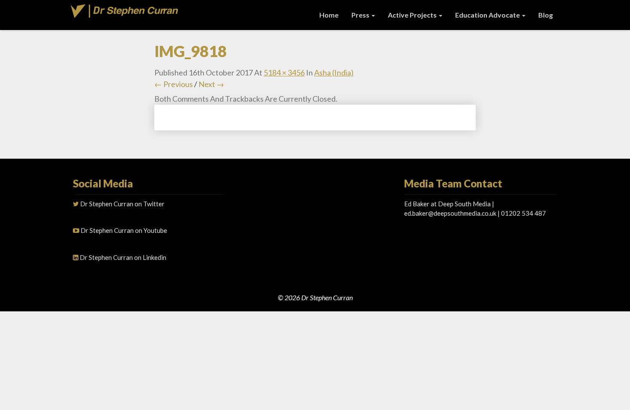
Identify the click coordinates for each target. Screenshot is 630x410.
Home (329, 15)
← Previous (173, 84)
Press (361, 15)
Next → (211, 84)
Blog (545, 15)
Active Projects (413, 15)
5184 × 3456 (284, 72)
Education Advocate (488, 15)
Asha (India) (334, 72)
